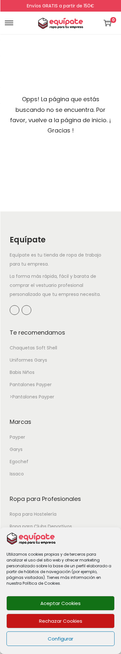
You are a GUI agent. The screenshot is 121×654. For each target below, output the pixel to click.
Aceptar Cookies (60, 603)
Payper (17, 437)
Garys (16, 449)
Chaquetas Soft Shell (33, 348)
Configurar (60, 638)
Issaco (17, 474)
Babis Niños (22, 372)
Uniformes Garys (28, 360)
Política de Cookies (41, 583)
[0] (107, 23)
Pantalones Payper (31, 384)
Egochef (19, 461)
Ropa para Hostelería (33, 514)
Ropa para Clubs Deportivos (41, 526)
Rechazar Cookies (60, 621)
